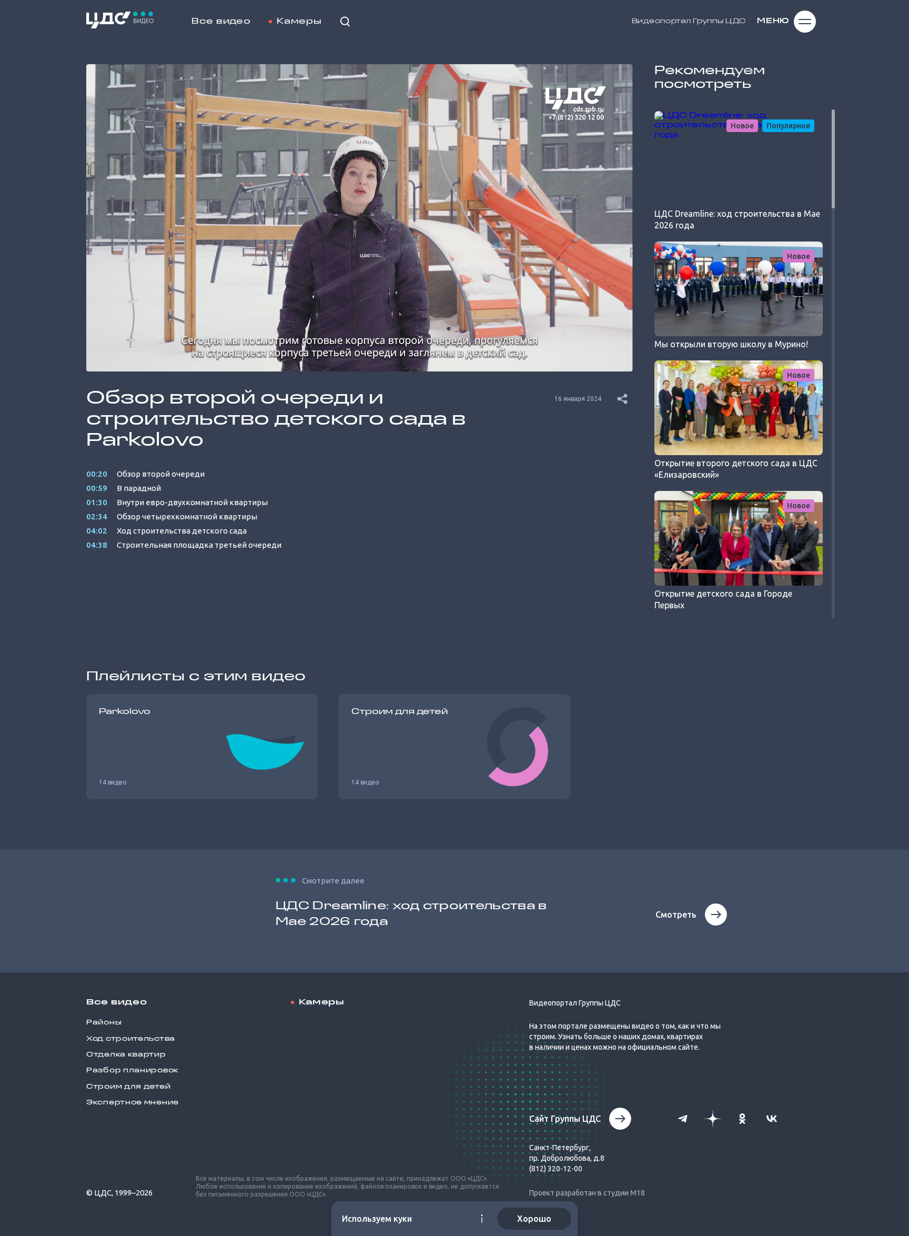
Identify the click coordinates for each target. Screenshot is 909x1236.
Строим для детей (128, 1086)
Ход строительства (130, 1039)
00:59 (96, 488)
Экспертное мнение (132, 1102)
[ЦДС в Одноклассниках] (742, 1118)
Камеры (299, 21)
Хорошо (534, 1218)
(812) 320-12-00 (555, 1168)
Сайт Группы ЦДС (565, 1118)
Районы (104, 1022)
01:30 (96, 502)
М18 (637, 1193)
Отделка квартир (126, 1054)
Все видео (220, 21)
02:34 (96, 516)
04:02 (96, 530)
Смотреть (675, 914)
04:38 (96, 544)
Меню (773, 21)
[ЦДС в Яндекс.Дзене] (712, 1118)
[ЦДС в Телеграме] (683, 1118)
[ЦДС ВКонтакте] (771, 1118)
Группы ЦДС (719, 21)
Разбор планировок (132, 1070)
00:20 (96, 473)
